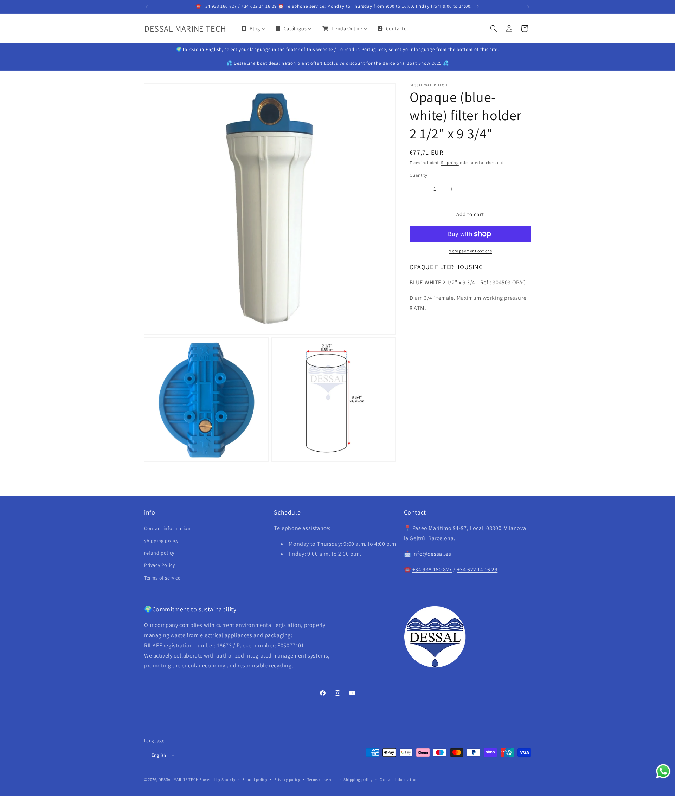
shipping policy (161, 540)
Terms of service (162, 578)
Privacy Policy (159, 565)
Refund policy (254, 779)
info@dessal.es (431, 554)
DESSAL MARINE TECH (179, 779)
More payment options (470, 250)
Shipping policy (358, 779)
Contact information (167, 528)
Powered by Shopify (217, 779)
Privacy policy (287, 779)
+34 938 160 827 (432, 570)
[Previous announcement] (146, 6)
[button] (493, 28)
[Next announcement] (528, 6)
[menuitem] (253, 28)
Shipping (450, 162)
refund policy (159, 553)
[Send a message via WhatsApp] (663, 771)
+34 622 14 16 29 (477, 570)
